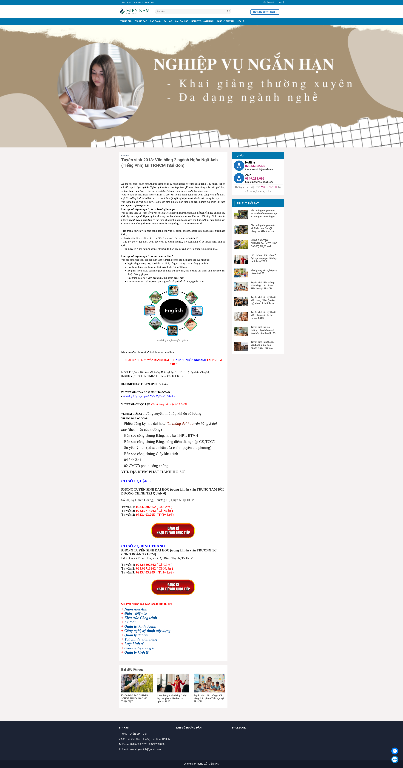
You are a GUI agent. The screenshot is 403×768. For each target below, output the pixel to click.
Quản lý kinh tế (136, 652)
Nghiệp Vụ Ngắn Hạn (202, 21)
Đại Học (168, 21)
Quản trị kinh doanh (140, 626)
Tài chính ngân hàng (140, 639)
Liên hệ (281, 2)
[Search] (228, 11)
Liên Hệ (240, 21)
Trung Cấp (141, 21)
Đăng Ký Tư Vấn (225, 21)
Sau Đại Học (181, 21)
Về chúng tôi (268, 2)
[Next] (391, 86)
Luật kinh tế (134, 644)
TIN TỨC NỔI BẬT (248, 203)
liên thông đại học (179, 423)
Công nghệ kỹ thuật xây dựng (147, 631)
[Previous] (12, 86)
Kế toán (130, 622)
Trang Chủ (126, 21)
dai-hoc (125, 155)
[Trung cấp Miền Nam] (134, 11)
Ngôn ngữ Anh (135, 609)
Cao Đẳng (155, 21)
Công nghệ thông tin (140, 648)
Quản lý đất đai (136, 635)
